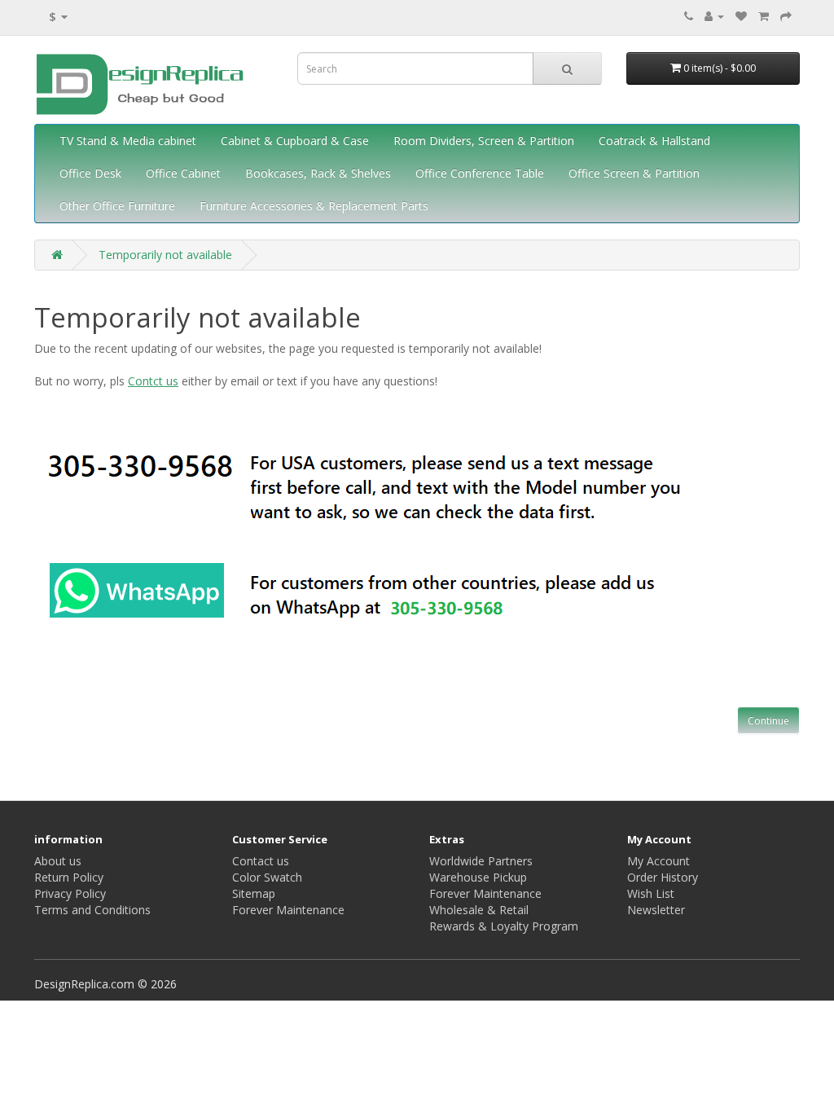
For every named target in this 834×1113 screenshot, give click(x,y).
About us (57, 861)
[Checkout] (786, 16)
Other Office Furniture (117, 205)
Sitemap (253, 893)
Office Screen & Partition (634, 173)
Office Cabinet (183, 173)
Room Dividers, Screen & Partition (483, 140)
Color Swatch (267, 877)
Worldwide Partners (481, 861)
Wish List (650, 893)
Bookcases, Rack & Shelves (318, 173)
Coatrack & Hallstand (654, 140)
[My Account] (714, 16)
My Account (658, 861)
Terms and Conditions (92, 909)
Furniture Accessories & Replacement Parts (314, 205)
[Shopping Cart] (763, 16)
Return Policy (68, 877)
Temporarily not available (165, 254)
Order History (662, 877)
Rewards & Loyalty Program (503, 926)
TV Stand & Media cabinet (127, 140)
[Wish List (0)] (741, 16)
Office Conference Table (479, 173)
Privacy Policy (70, 893)
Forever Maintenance (288, 909)
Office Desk (90, 173)
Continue (768, 721)
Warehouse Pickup (478, 877)
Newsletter (656, 909)
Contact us (260, 861)
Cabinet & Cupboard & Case (295, 140)
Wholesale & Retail (479, 909)
